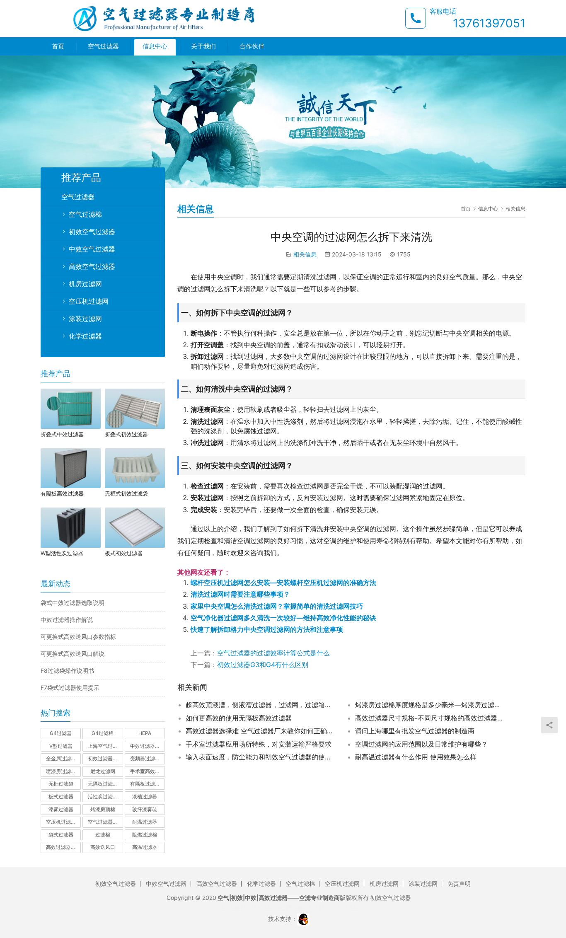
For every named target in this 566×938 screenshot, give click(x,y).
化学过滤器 (85, 336)
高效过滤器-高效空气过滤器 (63, 847)
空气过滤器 (103, 46)
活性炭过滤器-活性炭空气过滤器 (105, 796)
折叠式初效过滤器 (126, 434)
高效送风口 (102, 847)
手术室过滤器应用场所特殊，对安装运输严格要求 (258, 744)
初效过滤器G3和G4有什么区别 (262, 664)
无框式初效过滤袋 (126, 493)
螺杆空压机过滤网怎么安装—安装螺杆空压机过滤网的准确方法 (283, 582)
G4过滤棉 (103, 733)
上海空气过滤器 (105, 746)
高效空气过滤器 (92, 266)
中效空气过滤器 (92, 249)
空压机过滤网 (89, 301)
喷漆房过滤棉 (61, 771)
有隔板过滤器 (145, 784)
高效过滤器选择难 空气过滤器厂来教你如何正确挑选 (260, 731)
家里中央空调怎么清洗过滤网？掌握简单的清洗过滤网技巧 (277, 606)
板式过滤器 (60, 796)
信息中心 (155, 46)
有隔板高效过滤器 (62, 493)
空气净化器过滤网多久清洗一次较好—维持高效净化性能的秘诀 (283, 618)
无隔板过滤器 (103, 784)
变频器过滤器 (145, 758)
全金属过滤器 (61, 758)
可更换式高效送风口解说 (72, 653)
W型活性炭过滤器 (62, 553)
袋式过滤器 (60, 835)
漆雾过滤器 (60, 809)
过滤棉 (102, 835)
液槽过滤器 (144, 796)
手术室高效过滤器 (147, 771)
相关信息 (305, 254)
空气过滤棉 (85, 214)
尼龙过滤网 (102, 771)
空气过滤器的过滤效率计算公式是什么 (273, 653)
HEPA (144, 733)
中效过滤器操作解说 (67, 619)
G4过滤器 (61, 733)
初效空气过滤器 (92, 231)
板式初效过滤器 (124, 553)
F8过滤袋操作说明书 (67, 670)
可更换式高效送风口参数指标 (78, 636)
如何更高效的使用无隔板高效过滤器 (239, 718)
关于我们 (203, 46)
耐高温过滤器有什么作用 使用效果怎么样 (416, 757)
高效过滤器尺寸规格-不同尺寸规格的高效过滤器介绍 (429, 718)
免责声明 (459, 883)
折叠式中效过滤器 (62, 434)
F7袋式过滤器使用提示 (70, 687)
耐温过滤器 (144, 822)
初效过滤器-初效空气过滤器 (105, 758)
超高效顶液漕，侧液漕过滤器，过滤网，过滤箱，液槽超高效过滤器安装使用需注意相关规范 (260, 705)
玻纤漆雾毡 (144, 809)
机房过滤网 (85, 284)
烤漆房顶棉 (102, 809)
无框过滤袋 (60, 784)
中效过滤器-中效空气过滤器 (147, 746)
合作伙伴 (251, 46)
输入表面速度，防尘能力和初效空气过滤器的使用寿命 (260, 757)
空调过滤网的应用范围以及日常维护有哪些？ (421, 744)
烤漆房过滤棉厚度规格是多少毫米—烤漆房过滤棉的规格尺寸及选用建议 (429, 705)
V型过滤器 (61, 746)
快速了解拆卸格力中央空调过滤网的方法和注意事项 (267, 629)
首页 (58, 46)
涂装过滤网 (85, 318)
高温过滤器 (144, 847)
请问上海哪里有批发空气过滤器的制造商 (414, 731)
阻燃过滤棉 (144, 835)
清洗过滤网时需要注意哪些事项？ (240, 594)
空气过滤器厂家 (105, 822)
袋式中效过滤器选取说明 (72, 602)
